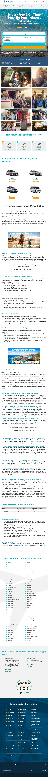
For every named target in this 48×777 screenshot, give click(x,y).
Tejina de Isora (11, 636)
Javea (21, 725)
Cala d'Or (10, 715)
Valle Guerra (10, 640)
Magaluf (22, 732)
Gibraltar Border (36, 721)
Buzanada (10, 574)
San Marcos (10, 628)
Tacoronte (29, 632)
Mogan (21, 735)
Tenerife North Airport (32, 636)
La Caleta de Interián (31, 595)
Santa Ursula (10, 630)
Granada (10, 725)
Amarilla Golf (30, 564)
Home (3, 764)
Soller (33, 752)
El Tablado (10, 583)
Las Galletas (10, 603)
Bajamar (10, 570)
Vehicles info (12, 181)
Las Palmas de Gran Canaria (36, 725)
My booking (17, 764)
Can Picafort (10, 718)
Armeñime (10, 568)
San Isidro (10, 626)
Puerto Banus (35, 742)
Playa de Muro (11, 742)
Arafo (9, 566)
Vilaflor (28, 640)
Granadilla (10, 589)
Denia (21, 721)
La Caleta (10, 595)
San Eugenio (29, 624)
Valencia (34, 755)
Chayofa (28, 575)
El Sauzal (29, 581)
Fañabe (9, 585)
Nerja (33, 735)
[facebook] (42, 770)
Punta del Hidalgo (31, 620)
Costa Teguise (11, 721)
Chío (28, 577)
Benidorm (34, 712)
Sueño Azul (10, 632)
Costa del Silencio (31, 579)
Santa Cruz (4, 216)
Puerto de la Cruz (34, 213)
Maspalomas (10, 735)
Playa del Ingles (23, 742)
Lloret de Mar (11, 729)
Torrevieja (10, 755)
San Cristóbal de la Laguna (14, 624)
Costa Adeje (42, 213)
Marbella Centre (36, 732)
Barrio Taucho (11, 572)
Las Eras (28, 601)
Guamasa (29, 589)
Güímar (9, 593)
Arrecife (34, 709)
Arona (28, 568)
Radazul (9, 622)
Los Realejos (10, 607)
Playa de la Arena (11, 615)
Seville (9, 752)
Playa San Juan (11, 613)
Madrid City (10, 732)
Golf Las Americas (12, 587)
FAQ (45, 764)
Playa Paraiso (30, 611)
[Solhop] (8, 1)
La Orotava (29, 599)
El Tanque (29, 583)
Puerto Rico (22, 748)
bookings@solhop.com (7, 770)
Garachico (29, 585)
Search (24, 47)
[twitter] (43, 770)
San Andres (29, 622)
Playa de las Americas (38, 215)
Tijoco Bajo (10, 638)
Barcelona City (11, 712)
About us (32, 764)
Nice (9, 739)
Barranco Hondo (30, 570)
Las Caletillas (11, 601)
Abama (28, 562)
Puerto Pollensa (11, 748)
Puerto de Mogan (24, 745)
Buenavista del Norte (31, 572)
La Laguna (12, 215)
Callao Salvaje (30, 574)
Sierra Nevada (23, 752)
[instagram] (45, 770)
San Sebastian (35, 748)
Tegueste (29, 634)
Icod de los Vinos (30, 593)
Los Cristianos (5, 215)
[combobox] (13, 33)
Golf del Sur (29, 587)
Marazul (9, 609)
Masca (28, 609)
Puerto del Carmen (36, 745)
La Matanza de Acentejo (13, 599)
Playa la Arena (11, 617)
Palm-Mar (10, 611)
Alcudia (9, 709)
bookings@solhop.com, (20, 545)
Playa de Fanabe (30, 613)
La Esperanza (11, 597)
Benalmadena (23, 712)
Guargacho (10, 591)
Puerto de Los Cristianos (13, 618)
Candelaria (10, 575)
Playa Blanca (23, 739)
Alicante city (23, 709)
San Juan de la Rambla (32, 626)
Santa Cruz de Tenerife (32, 628)
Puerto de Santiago (27, 215)
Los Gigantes (18, 215)
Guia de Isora (29, 591)
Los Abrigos (29, 603)
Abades (9, 562)
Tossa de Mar (23, 755)
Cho (8, 577)
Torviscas (29, 638)
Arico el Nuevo (30, 566)
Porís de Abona (30, 617)
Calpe (33, 715)
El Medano (10, 581)
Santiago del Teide (31, 630)
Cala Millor (22, 715)
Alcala (9, 564)
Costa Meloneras (36, 718)
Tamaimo (10, 634)
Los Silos (28, 607)
